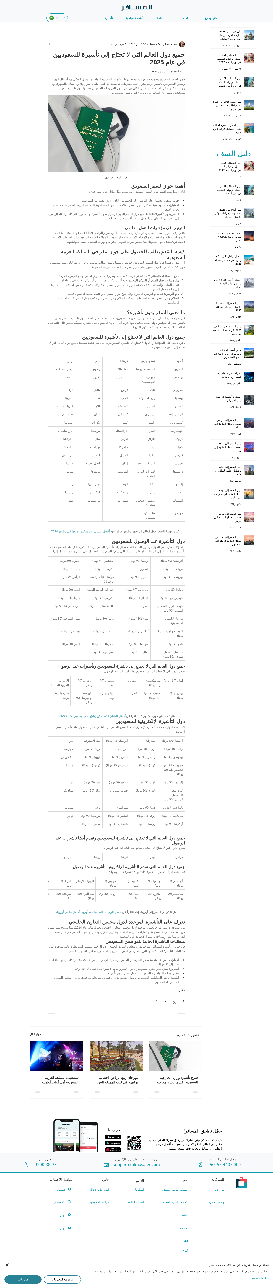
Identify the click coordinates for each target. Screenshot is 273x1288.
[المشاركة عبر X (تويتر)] (174, 1002)
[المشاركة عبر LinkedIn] (165, 1002)
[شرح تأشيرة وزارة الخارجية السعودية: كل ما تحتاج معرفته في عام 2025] (175, 1056)
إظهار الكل (36, 1034)
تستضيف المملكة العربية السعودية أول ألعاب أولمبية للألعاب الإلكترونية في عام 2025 (57, 1080)
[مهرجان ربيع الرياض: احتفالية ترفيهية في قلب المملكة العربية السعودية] (116, 1056)
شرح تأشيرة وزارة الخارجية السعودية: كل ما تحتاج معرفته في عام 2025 (177, 1080)
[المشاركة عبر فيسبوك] (183, 1002)
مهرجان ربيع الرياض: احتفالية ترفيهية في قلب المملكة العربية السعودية (116, 1080)
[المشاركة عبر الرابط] (156, 1002)
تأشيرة (181, 990)
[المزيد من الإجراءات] (50, 44)
